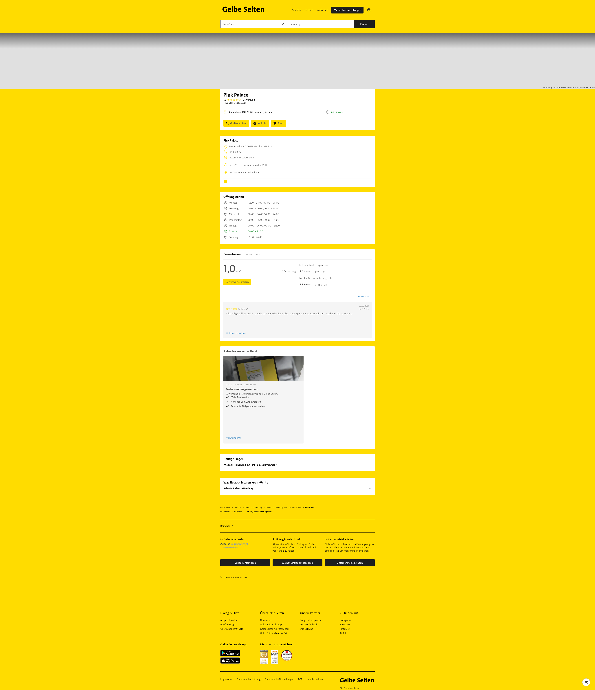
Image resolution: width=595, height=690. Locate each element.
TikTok (343, 633)
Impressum (226, 679)
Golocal (242, 309)
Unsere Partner (310, 613)
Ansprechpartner (229, 620)
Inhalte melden (315, 679)
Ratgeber (322, 10)
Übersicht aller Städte (231, 628)
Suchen (296, 10)
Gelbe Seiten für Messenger (274, 628)
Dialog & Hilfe (229, 613)
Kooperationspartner (311, 620)
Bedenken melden (237, 333)
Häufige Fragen (228, 624)
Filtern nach (363, 296)
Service (309, 10)
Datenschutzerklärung (248, 679)
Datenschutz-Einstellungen (279, 679)
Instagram (345, 620)
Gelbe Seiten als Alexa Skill (274, 633)
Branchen (225, 526)
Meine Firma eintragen (347, 10)
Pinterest (345, 628)
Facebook (345, 624)
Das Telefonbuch (308, 624)
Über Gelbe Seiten (272, 613)
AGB (300, 679)
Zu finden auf (349, 613)
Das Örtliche (306, 628)
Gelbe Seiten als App (271, 624)
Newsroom (266, 620)
